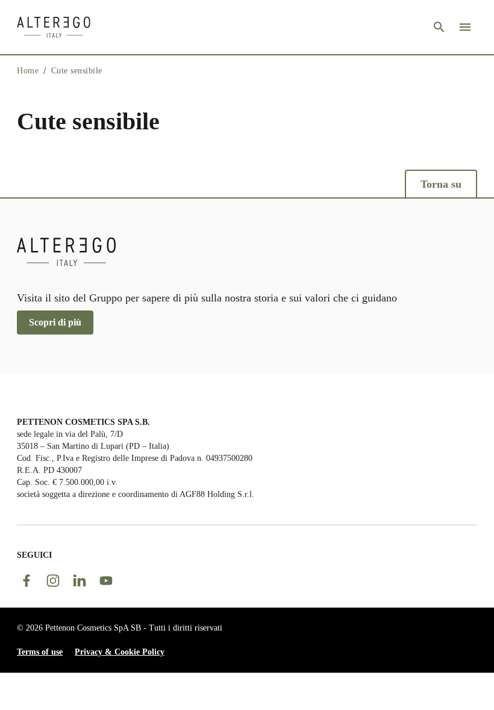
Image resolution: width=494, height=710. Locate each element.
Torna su (441, 184)
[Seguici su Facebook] (26, 580)
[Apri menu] (465, 27)
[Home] (53, 27)
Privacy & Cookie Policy (119, 651)
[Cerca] (439, 27)
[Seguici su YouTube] (106, 580)
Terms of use (40, 651)
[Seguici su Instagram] (53, 580)
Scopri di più (55, 322)
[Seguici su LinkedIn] (79, 580)
